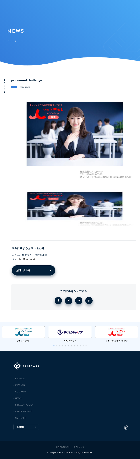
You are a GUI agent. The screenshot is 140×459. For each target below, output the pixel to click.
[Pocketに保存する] (78, 300)
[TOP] (74, 366)
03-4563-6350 (27, 259)
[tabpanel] (23, 334)
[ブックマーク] (89, 300)
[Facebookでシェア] (58, 300)
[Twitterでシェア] (68, 300)
